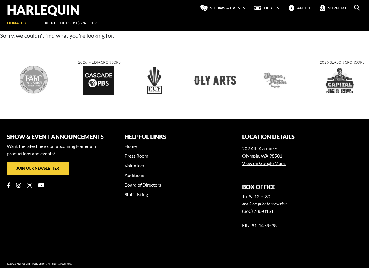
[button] (357, 8)
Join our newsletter (37, 168)
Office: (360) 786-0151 (71, 22)
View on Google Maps (264, 163)
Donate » (16, 22)
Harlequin (43, 9)
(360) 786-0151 (258, 211)
